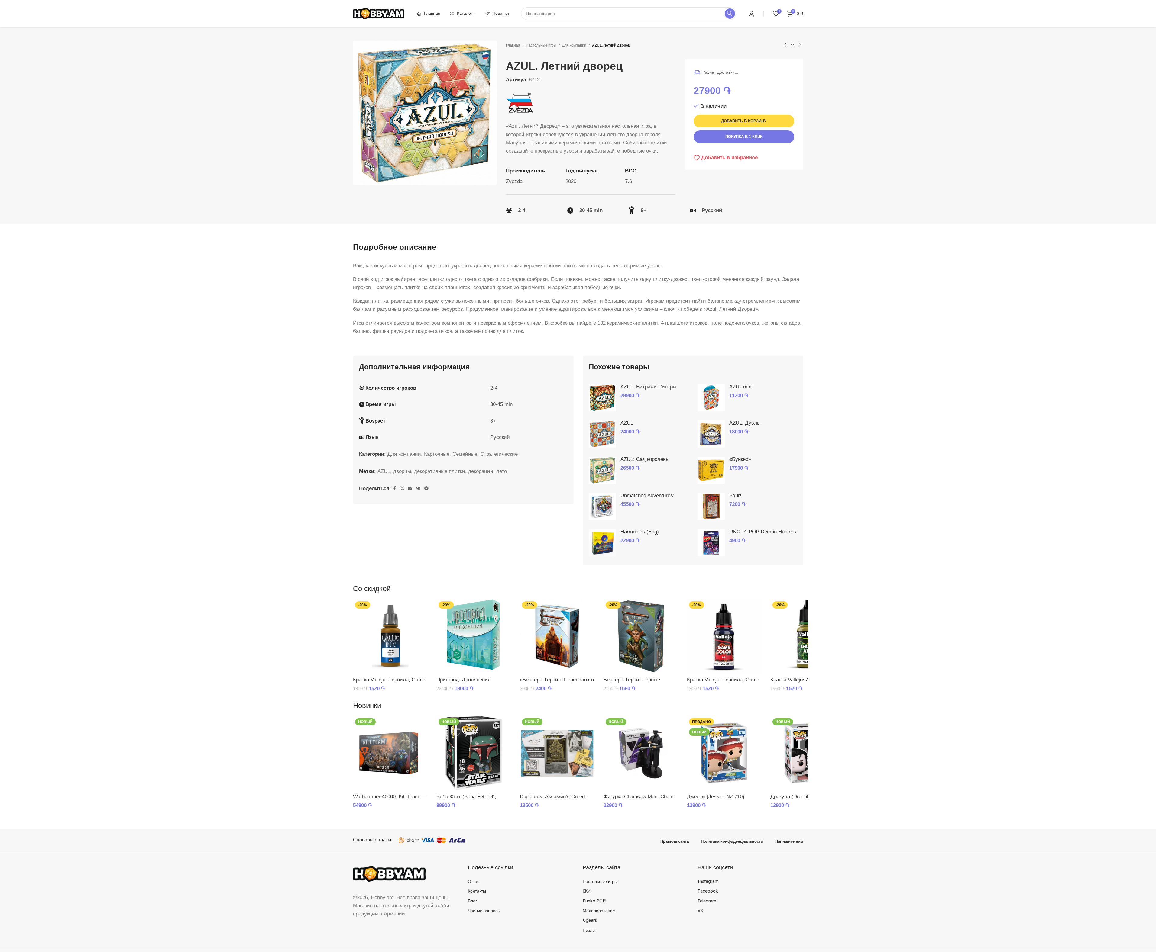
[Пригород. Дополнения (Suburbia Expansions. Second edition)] (473, 636)
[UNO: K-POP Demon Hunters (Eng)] (711, 542)
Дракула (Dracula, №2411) (801, 796)
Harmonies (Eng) (639, 532)
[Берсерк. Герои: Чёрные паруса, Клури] (641, 636)
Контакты (477, 891)
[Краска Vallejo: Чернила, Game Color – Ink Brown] (390, 636)
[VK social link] (418, 488)
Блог (472, 901)
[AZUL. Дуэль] (711, 434)
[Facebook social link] (394, 488)
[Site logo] (378, 13)
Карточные (436, 454)
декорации (480, 471)
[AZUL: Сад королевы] (602, 470)
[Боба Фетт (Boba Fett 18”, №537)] (473, 753)
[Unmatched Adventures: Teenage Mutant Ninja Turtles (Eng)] (602, 506)
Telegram (707, 901)
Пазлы (589, 930)
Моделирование (599, 910)
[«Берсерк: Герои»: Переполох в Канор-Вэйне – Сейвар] (557, 636)
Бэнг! (735, 495)
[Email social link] (410, 488)
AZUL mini (741, 387)
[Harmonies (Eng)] (602, 542)
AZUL (383, 471)
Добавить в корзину (743, 121)
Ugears (590, 920)
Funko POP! (594, 901)
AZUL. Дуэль (744, 423)
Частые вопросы (484, 910)
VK (701, 910)
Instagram (708, 881)
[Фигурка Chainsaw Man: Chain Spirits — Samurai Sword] (641, 753)
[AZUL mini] (711, 397)
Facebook (708, 891)
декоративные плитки (439, 471)
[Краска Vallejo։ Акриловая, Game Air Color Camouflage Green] (807, 636)
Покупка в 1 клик (744, 136)
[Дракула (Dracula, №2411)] (807, 753)
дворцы (402, 471)
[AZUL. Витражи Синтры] (602, 397)
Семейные (464, 454)
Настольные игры (541, 45)
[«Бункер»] (711, 470)
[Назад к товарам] (792, 45)
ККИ (587, 891)
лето (501, 471)
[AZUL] (602, 434)
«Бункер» (740, 459)
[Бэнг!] (711, 506)
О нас (473, 881)
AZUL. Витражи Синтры (648, 387)
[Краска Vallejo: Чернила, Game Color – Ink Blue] (724, 636)
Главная (513, 45)
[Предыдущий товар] (785, 45)
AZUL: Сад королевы (644, 459)
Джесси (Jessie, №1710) (715, 796)
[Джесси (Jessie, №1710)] (724, 753)
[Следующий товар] (799, 45)
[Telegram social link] (426, 488)
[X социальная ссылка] (402, 488)
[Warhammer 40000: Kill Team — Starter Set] (390, 753)
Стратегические (499, 454)
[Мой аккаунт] (751, 14)
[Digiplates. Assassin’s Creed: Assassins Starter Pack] (557, 753)
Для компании (574, 45)
